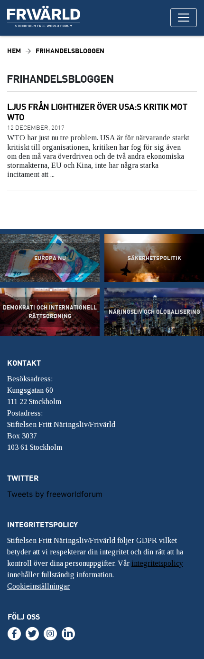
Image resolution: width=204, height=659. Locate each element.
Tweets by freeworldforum (54, 494)
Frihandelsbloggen (70, 51)
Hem (14, 51)
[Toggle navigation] (183, 17)
